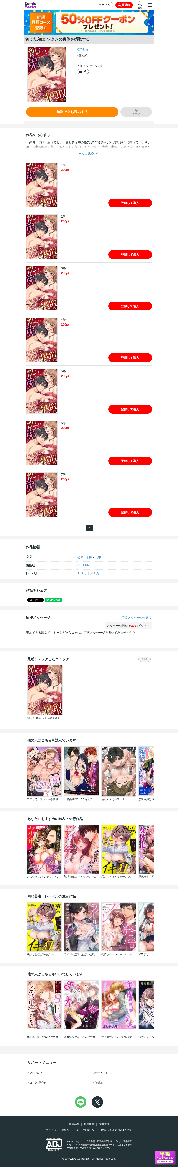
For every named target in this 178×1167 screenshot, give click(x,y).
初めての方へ (35, 1072)
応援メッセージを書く (137, 617)
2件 (100, 66)
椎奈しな (83, 49)
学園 (89, 557)
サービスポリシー (86, 1130)
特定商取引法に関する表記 (116, 1130)
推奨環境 (97, 1082)
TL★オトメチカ (88, 573)
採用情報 (104, 1124)
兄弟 (98, 557)
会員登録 (124, 5)
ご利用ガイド (100, 1072)
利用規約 (89, 1124)
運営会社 (74, 1124)
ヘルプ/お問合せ (37, 1082)
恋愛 (80, 557)
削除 (144, 659)
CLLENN (83, 565)
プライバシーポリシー (59, 1130)
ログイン (104, 5)
